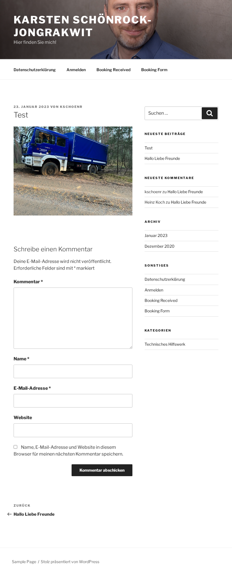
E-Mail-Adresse (32, 388)
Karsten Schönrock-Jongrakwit (83, 26)
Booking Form (154, 69)
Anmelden (76, 69)
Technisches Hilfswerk (165, 344)
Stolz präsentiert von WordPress (70, 561)
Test (148, 147)
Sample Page (24, 561)
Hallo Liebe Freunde (162, 158)
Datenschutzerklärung (35, 69)
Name (21, 358)
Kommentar (28, 281)
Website (23, 417)
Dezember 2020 (160, 246)
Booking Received (113, 69)
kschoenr (71, 107)
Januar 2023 (156, 235)
